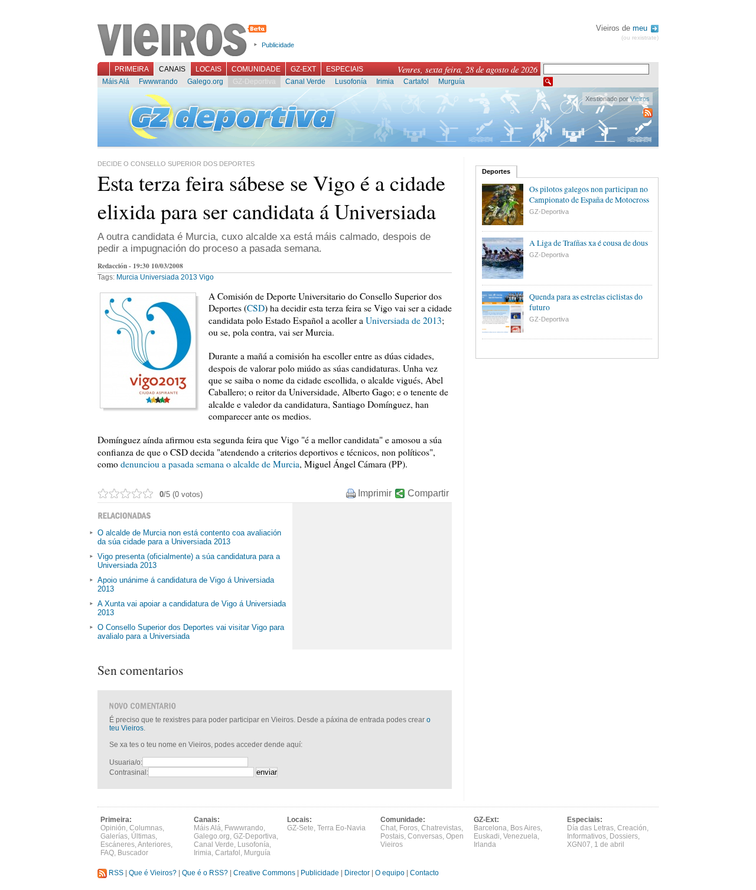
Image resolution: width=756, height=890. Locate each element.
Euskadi (487, 836)
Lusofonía (351, 81)
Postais (392, 836)
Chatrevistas (441, 828)
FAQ (107, 853)
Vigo (206, 277)
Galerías (114, 836)
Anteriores (154, 844)
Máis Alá (115, 81)
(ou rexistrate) (640, 37)
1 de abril (609, 844)
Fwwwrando (158, 81)
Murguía (451, 81)
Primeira (132, 69)
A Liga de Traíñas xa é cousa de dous (588, 243)
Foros (408, 828)
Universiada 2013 (168, 277)
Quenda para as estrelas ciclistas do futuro (586, 302)
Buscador (133, 853)
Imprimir (375, 493)
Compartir (428, 493)
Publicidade (278, 44)
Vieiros (184, 41)
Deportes (496, 171)
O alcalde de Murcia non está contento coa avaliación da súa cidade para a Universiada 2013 (189, 537)
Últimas (143, 836)
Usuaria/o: (125, 762)
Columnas (145, 828)
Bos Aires (525, 828)
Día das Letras (590, 828)
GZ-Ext (303, 69)
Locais (208, 69)
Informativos (586, 836)
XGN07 (579, 844)
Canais (172, 69)
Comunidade (256, 69)
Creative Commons (264, 873)
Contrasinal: (128, 772)
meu (641, 28)
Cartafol (416, 81)
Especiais (344, 69)
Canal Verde (305, 81)
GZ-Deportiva (254, 81)
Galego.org (205, 81)
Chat (388, 828)
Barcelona (490, 828)
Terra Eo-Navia (341, 828)
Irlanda (485, 844)
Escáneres (117, 844)
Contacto (424, 873)
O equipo (390, 873)
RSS (115, 873)
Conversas (425, 836)
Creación (632, 828)
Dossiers (624, 836)
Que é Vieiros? (153, 873)
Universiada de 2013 (404, 320)
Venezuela (520, 836)
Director (357, 873)
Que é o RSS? (205, 873)
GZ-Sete (300, 828)
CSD (256, 308)
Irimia (385, 81)
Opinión (113, 828)
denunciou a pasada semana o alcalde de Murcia (209, 464)
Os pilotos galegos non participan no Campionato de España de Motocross (589, 194)
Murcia (127, 277)
